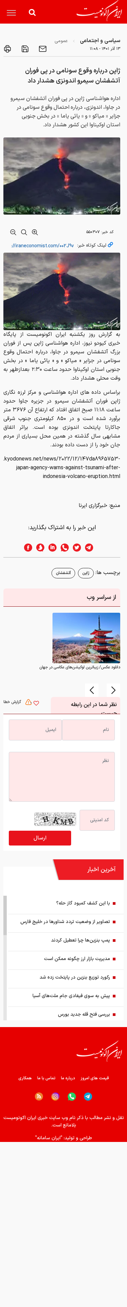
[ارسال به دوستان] (42, 48)
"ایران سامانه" (48, 1138)
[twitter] (75, 547)
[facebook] (26, 547)
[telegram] (92, 547)
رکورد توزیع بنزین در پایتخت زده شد (75, 977)
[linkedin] (50, 547)
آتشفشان (63, 573)
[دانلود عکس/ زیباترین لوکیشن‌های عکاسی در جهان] (86, 637)
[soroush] (38, 547)
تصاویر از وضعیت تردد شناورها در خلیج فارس (65, 921)
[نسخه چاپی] (7, 48)
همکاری (25, 1078)
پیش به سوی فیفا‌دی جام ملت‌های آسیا (71, 995)
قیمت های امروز (95, 1078)
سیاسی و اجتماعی (100, 41)
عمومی (61, 40)
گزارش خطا (12, 702)
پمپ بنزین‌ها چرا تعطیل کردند (80, 940)
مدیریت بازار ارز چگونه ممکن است (77, 958)
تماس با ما (46, 1078)
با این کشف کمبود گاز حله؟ (83, 903)
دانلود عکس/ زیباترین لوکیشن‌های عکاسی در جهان (79, 667)
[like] (36, 704)
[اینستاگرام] (55, 1096)
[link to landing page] (99, 10)
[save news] (24, 48)
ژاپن (85, 573)
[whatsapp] (63, 547)
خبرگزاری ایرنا (93, 506)
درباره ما (68, 1078)
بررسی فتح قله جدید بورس (84, 1014)
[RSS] (39, 1096)
